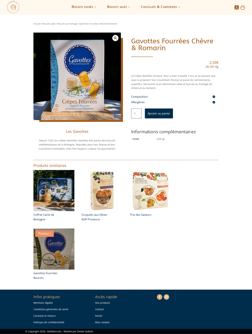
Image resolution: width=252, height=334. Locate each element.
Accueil (36, 23)
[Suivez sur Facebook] (159, 297)
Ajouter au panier (159, 113)
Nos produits (102, 302)
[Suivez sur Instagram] (166, 297)
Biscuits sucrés (82, 7)
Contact (99, 309)
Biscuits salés (117, 7)
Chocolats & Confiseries (159, 7)
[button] (115, 38)
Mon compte (102, 322)
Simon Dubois (85, 331)
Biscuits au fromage (67, 23)
